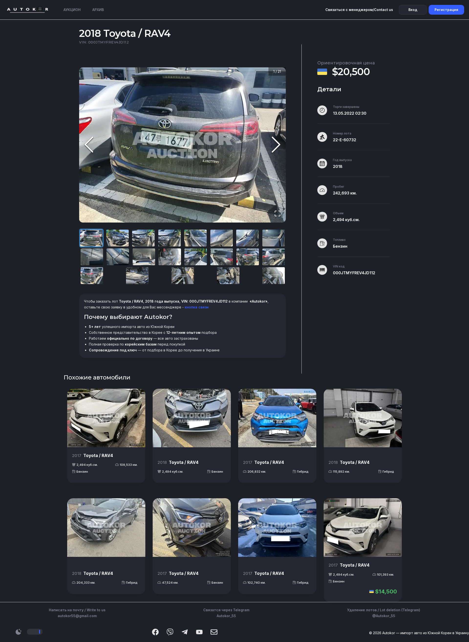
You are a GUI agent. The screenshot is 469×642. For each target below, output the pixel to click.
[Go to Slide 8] (273, 238)
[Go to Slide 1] (91, 238)
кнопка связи (196, 307)
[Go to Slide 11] (144, 256)
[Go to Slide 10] (118, 256)
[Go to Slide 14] (221, 256)
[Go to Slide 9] (92, 256)
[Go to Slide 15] (247, 256)
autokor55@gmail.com (77, 616)
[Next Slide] (276, 145)
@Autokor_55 (383, 616)
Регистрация (446, 10)
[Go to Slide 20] (228, 275)
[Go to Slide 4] (169, 238)
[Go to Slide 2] (117, 238)
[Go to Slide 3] (143, 238)
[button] (182, 145)
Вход (412, 10)
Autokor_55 (226, 616)
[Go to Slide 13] (195, 256)
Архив (98, 10)
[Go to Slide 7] (247, 238)
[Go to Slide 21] (273, 275)
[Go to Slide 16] (273, 256)
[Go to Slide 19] (183, 275)
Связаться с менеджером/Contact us (359, 10)
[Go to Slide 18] (137, 275)
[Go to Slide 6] (221, 238)
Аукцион (72, 10)
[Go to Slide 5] (195, 238)
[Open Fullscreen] (277, 214)
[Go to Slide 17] (92, 275)
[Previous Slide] (89, 145)
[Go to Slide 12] (170, 256)
